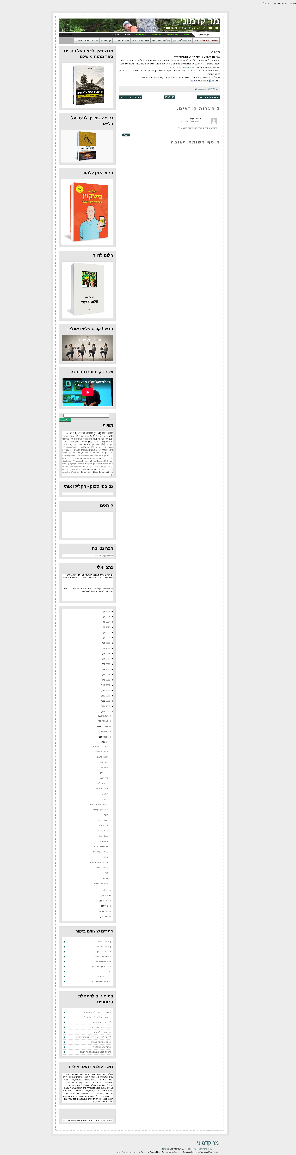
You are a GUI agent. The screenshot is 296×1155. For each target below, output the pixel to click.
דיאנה (106, 815)
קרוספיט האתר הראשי (102, 947)
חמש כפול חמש (102, 788)
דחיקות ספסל (103, 820)
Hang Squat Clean (100, 810)
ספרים (84, 441)
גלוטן (98, 464)
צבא (67, 450)
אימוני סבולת (108, 464)
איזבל (215, 51)
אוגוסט (105, 737)
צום (66, 458)
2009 (108, 701)
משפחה (95, 458)
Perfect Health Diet (103, 961)
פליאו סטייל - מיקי (104, 952)
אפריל (105, 901)
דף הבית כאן (204, 35)
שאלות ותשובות (161, 40)
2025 (108, 617)
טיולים (94, 450)
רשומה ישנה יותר (130, 97)
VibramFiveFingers (74, 447)
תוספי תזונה (87, 472)
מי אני (127, 35)
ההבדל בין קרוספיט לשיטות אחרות (97, 1012)
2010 (108, 696)
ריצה (88, 447)
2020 (108, 643)
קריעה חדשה (103, 831)
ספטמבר (104, 732)
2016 (108, 664)
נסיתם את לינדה (101, 752)
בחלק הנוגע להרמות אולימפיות (183, 67)
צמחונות (98, 447)
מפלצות (104, 472)
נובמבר (104, 721)
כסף (94, 461)
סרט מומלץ (103, 825)
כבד (86, 453)
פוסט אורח (75, 458)
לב (65, 469)
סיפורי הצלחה (107, 450)
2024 (108, 622)
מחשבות (107, 433)
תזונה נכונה (85, 433)
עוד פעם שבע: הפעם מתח (98, 804)
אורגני (84, 469)
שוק (96, 472)
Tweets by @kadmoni (104, 556)
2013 (108, 680)
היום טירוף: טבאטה (100, 846)
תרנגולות (76, 472)
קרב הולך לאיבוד (101, 783)
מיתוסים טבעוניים (81, 450)
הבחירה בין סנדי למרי (99, 852)
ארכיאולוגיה (74, 469)
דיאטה (96, 441)
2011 (108, 690)
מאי (106, 895)
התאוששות (104, 841)
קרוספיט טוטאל (102, 868)
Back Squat (103, 836)
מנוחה (105, 799)
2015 (108, 669)
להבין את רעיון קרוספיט (101, 1022)
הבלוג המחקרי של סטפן (101, 966)
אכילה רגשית (66, 472)
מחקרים (85, 436)
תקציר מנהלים (98, 466)
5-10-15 (105, 794)
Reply (126, 135)
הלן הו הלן (104, 773)
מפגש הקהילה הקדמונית (73, 466)
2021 (108, 638)
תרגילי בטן (213, 128)
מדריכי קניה (78, 444)
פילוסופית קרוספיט (83, 439)
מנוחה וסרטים (102, 757)
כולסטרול (76, 453)
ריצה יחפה (80, 455)
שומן (71, 455)
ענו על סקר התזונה (86, 40)
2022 (108, 632)
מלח (111, 472)
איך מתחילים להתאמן (102, 1032)
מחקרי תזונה (121, 40)
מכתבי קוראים (68, 436)
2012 (108, 685)
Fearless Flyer (155, 1152)
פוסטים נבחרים (140, 40)
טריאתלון (80, 464)
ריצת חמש (104, 762)
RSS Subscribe (65, 34)
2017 (108, 659)
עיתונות (87, 461)
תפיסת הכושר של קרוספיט (100, 1027)
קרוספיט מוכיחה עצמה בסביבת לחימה (95, 1052)
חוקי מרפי (104, 878)
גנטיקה (89, 464)
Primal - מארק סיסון (103, 956)
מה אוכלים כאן (182, 40)
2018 (108, 654)
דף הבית (169, 97)
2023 (108, 627)
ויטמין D (110, 461)
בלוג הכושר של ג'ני (103, 976)
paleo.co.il (68, 461)
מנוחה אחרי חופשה (100, 883)
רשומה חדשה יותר (208, 97)
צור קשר (116, 35)
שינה (108, 466)
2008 (108, 706)
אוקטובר (104, 726)
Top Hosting (214, 1152)
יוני (106, 890)
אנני (106, 873)
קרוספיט (106, 40)
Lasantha (177, 1152)
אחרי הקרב (104, 778)
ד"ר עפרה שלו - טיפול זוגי (101, 981)
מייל (99, 578)
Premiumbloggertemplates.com (195, 1152)
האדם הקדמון (94, 444)
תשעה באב (103, 767)
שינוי (91, 469)
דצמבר (105, 716)
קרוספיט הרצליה (104, 942)
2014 (108, 675)
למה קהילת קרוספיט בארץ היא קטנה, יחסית (93, 1037)
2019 (108, 648)
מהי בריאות (103, 439)
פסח (89, 455)
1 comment (202, 89)
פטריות (110, 469)
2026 (108, 611)
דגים (87, 466)
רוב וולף (108, 971)
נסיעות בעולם (101, 436)
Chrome (266, 3)
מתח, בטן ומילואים (100, 746)
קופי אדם (100, 469)
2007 (108, 712)
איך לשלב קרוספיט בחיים (101, 1042)
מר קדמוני (199, 21)
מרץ (106, 906)
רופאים (78, 461)
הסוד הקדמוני (98, 453)
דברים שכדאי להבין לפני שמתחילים (97, 1017)
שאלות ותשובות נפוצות (102, 1047)
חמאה (101, 461)
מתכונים (65, 433)
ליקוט (72, 464)
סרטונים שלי (98, 455)
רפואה (64, 464)
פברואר (104, 911)
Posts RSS (191, 1149)
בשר (103, 458)
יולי (106, 742)
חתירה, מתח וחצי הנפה (99, 862)
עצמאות (86, 458)
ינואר (105, 917)
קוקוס (111, 453)
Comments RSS (205, 1149)
